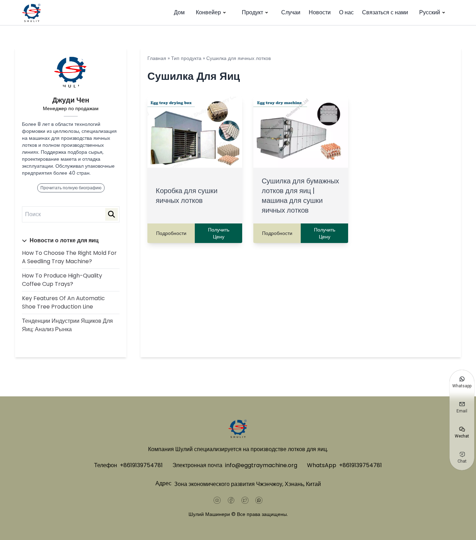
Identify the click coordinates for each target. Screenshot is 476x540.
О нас (346, 12)
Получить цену (218, 233)
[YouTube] (217, 500)
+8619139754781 (141, 465)
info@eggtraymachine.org (261, 465)
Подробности (171, 233)
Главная (156, 58)
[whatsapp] (258, 500)
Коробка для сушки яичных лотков (186, 195)
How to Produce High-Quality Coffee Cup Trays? (62, 280)
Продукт (252, 12)
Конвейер (208, 12)
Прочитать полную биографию (70, 188)
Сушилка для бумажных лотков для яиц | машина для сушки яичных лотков (300, 195)
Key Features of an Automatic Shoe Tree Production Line (63, 302)
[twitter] (244, 500)
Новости (320, 12)
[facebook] (231, 500)
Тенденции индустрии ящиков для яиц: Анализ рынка (67, 325)
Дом (179, 12)
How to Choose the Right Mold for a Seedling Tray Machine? (69, 257)
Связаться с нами (385, 12)
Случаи (290, 12)
